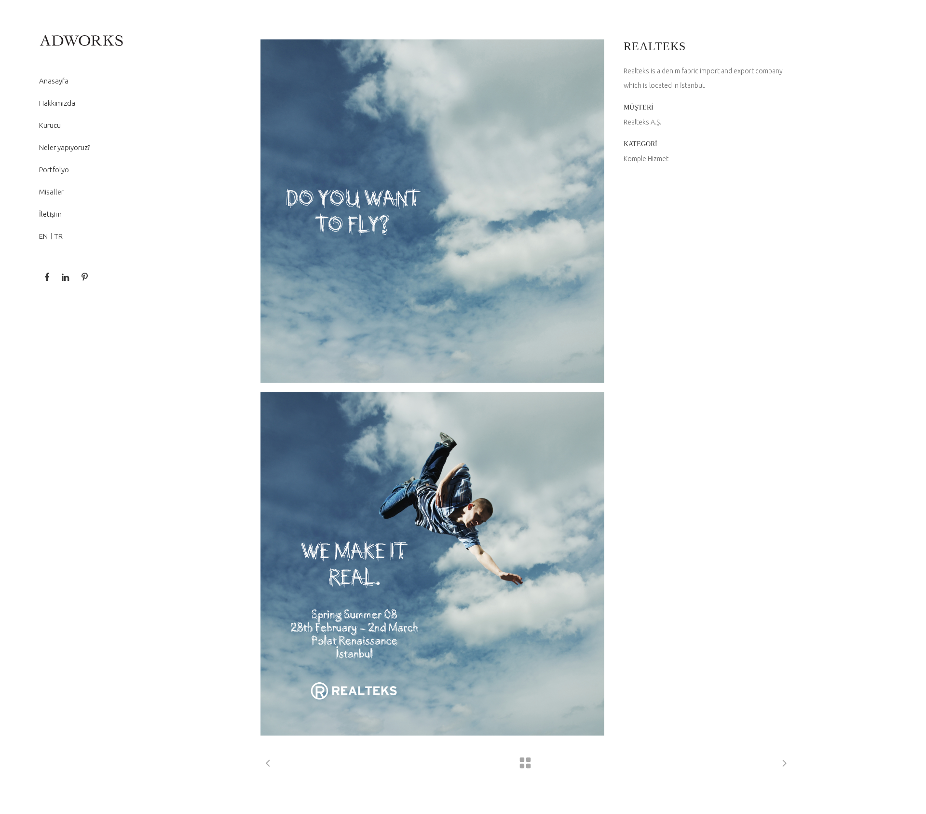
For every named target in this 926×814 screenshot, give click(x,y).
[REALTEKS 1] (432, 211)
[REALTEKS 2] (432, 564)
